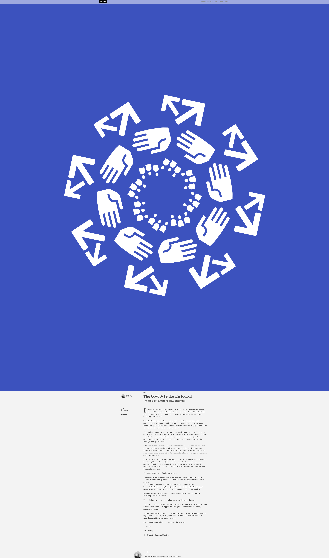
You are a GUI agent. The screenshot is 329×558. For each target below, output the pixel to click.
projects (203, 1)
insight (222, 1)
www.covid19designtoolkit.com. (184, 500)
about (216, 1)
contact (227, 1)
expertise (210, 1)
